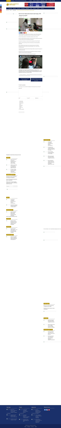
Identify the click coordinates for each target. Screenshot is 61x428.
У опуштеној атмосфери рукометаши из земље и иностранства (50, 143)
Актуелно (21, 74)
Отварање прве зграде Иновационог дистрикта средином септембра (51, 148)
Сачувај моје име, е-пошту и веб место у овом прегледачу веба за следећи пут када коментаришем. (21, 105)
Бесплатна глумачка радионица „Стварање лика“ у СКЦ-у (49, 306)
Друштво (14, 8)
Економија (10, 8)
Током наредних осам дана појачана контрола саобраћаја (38, 416)
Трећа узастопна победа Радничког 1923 (26, 420)
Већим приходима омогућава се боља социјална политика (51, 157)
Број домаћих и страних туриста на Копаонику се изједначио (38, 421)
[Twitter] (46, 409)
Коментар (20, 88)
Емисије (38, 8)
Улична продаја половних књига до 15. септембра (51, 152)
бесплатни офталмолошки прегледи (31, 74)
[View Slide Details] (54, 235)
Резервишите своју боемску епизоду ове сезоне (13, 154)
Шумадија (27, 8)
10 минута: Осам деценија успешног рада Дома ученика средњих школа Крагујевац (14, 222)
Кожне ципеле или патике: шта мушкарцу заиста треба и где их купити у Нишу (14, 161)
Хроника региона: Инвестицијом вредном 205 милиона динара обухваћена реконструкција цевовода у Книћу (11, 214)
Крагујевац (23, 8)
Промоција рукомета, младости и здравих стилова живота (14, 205)
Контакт (34, 0)
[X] (21, 33)
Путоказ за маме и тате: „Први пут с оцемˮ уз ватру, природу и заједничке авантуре (51, 338)
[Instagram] (47, 409)
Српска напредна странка (26, 75)
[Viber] (22, 33)
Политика (18, 8)
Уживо (46, 0)
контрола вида (38, 74)
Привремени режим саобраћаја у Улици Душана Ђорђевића (11, 177)
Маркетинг (38, 0)
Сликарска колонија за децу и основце (14, 419)
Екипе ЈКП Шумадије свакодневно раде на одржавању (11, 180)
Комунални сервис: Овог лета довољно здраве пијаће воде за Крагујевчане (14, 238)
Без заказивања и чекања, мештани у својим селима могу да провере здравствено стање (51, 162)
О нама (30, 0)
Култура (34, 8)
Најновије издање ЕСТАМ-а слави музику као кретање (14, 416)
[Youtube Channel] (49, 409)
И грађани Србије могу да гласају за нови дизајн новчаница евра (13, 171)
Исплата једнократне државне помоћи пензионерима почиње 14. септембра (36, 411)
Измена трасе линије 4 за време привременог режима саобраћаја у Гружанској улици (11, 182)
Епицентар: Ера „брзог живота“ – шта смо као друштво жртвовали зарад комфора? (14, 230)
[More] (26, 33)
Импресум (28, 426)
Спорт (31, 8)
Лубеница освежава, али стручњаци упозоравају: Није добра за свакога (14, 166)
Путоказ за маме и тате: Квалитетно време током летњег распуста (51, 333)
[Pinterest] (24, 33)
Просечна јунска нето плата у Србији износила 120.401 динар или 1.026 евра (51, 326)
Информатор (42, 0)
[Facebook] (19, 33)
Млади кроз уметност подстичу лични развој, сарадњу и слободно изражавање (12, 411)
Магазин (42, 8)
